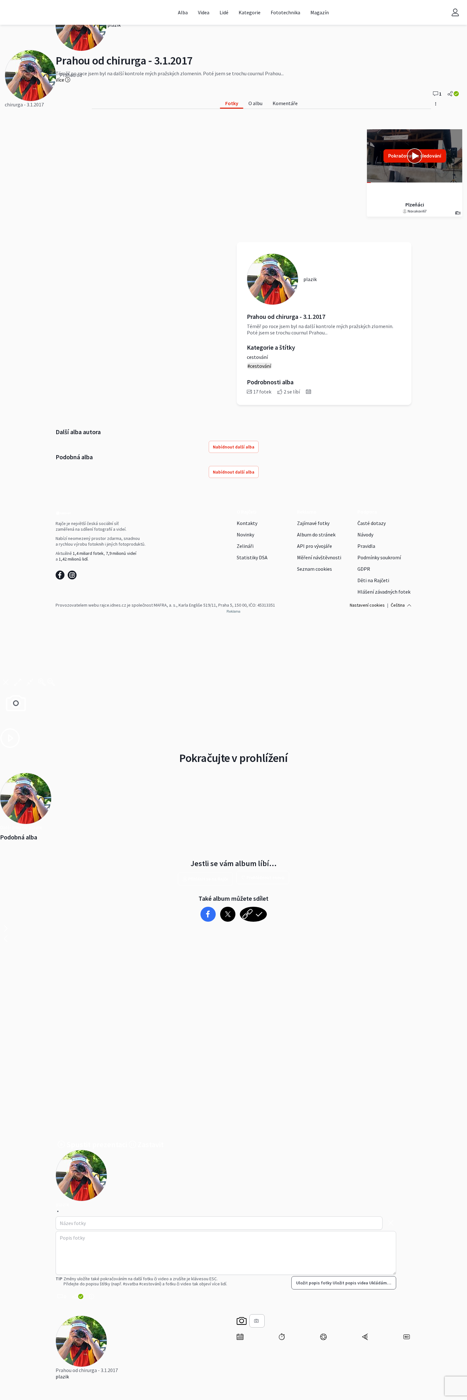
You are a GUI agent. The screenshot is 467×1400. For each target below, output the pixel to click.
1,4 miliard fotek (88, 553)
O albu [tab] (255, 103)
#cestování (259, 366)
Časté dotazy (371, 523)
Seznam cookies (314, 569)
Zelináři (245, 546)
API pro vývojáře (314, 546)
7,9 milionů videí (121, 553)
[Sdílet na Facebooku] (208, 914)
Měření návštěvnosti (319, 557)
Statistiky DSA (252, 557)
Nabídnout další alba (233, 447)
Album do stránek (316, 534)
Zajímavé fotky (313, 523)
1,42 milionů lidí (73, 559)
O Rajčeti (246, 511)
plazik (62, 1376)
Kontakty (247, 523)
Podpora (367, 511)
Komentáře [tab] (285, 103)
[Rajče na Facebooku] (62, 577)
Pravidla (366, 546)
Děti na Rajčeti (373, 580)
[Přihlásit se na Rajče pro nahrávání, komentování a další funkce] (455, 12)
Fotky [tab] (231, 103)
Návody (365, 534)
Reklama (306, 511)
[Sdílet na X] (227, 914)
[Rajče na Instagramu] (73, 577)
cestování (257, 357)
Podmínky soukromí (379, 557)
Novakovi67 (417, 211)
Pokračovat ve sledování (414, 155)
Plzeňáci (414, 204)
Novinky (245, 534)
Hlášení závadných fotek (383, 592)
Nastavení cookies (367, 605)
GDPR (363, 569)
